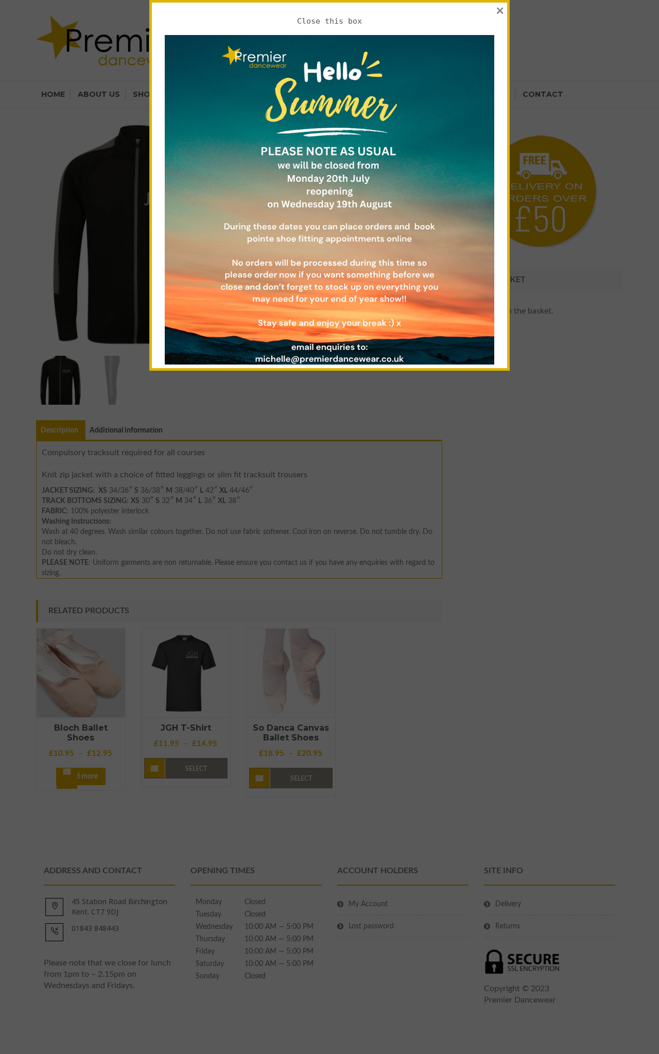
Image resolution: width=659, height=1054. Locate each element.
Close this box (329, 21)
